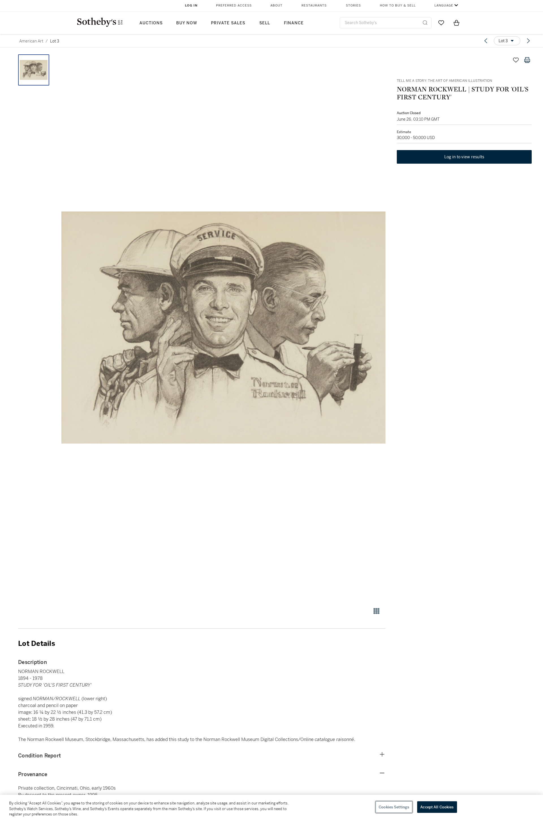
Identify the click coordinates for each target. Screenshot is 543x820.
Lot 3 (54, 41)
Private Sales (228, 23)
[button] (223, 327)
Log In (191, 5)
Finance (294, 23)
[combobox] (386, 22)
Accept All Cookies (437, 806)
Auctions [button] (151, 23)
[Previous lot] (486, 40)
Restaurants (314, 5)
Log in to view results (464, 156)
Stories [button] (353, 5)
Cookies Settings (394, 806)
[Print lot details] (527, 60)
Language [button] (443, 5)
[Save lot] (515, 60)
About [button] (276, 5)
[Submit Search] (425, 22)
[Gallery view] (376, 611)
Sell (264, 23)
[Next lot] (528, 40)
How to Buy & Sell (398, 5)
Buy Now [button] (186, 23)
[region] (271, 807)
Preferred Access (234, 5)
